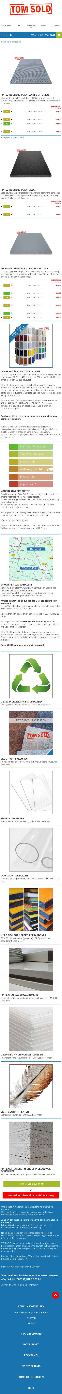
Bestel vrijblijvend (30, 1183)
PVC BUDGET (31, 1344)
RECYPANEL (31, 1355)
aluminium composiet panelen (31, 1312)
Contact (31, 1323)
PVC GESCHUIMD (31, 1333)
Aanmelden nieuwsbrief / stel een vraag (31, 1195)
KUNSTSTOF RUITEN (31, 1377)
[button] (2, 35)
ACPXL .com (17, 416)
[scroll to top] (55, 1295)
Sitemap (31, 1317)
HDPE (31, 1387)
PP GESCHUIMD (31, 1366)
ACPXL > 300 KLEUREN (31, 1306)
